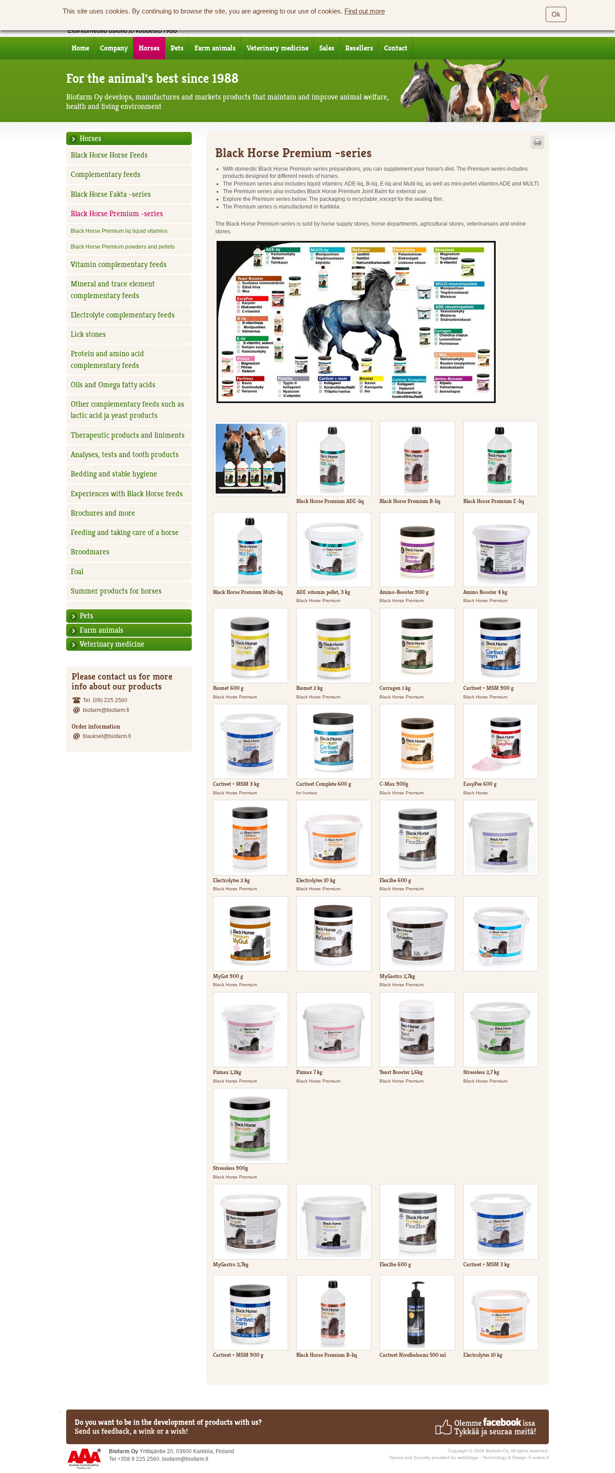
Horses (149, 48)
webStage (468, 1457)
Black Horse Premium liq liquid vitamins (119, 231)
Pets (177, 48)
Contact (395, 48)
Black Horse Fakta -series (111, 194)
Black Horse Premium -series (117, 213)
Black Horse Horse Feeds (109, 155)
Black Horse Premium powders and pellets (123, 246)
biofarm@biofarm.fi (106, 710)
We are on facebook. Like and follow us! (485, 1427)
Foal (77, 571)
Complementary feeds (105, 174)
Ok (556, 14)
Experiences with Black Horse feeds (127, 494)
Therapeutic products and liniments (128, 435)
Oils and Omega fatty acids (113, 385)
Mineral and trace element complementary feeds (113, 289)
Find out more (364, 11)
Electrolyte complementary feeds (123, 315)
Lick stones (88, 334)
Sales (327, 48)
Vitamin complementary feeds (119, 264)
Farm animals (215, 48)
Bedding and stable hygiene (114, 474)
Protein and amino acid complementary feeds (107, 359)
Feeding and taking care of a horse (125, 532)
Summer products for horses (116, 591)
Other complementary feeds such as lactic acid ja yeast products (127, 409)
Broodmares (90, 552)
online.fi (541, 1457)
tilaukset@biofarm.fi (107, 736)
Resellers (359, 48)
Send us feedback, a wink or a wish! (131, 1431)
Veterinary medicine (277, 48)
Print (537, 142)
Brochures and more (103, 513)
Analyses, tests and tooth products (125, 454)
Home (80, 48)
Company (114, 48)
